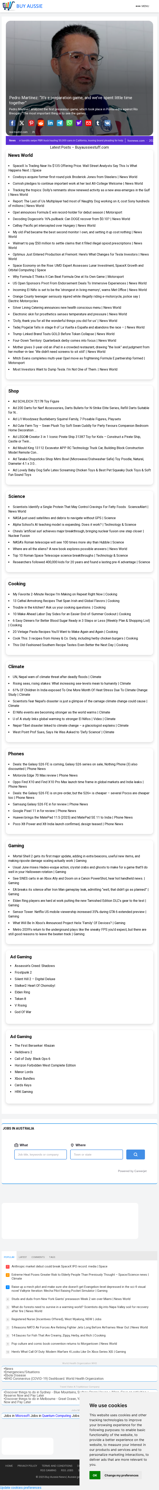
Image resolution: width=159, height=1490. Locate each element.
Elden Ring (22, 992)
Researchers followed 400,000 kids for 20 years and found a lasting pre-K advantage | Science (81, 562)
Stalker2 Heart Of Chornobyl (35, 986)
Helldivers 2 (23, 1052)
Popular (9, 1257)
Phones (16, 753)
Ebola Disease (15, 1375)
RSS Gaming (48, 1470)
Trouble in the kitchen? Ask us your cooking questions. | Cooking (59, 607)
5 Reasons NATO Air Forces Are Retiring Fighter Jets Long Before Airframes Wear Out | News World (80, 1327)
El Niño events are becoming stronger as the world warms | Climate (61, 712)
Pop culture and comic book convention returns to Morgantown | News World (64, 1344)
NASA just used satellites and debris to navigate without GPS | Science (64, 518)
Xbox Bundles (25, 1079)
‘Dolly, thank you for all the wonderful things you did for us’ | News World (65, 321)
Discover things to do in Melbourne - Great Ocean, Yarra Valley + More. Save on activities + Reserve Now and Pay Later (76, 1400)
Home (9, 1465)
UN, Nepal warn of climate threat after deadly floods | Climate (57, 677)
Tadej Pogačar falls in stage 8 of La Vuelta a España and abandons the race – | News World (79, 327)
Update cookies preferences (20, 1488)
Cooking (16, 583)
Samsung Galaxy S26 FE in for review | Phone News (50, 804)
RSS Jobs (67, 1470)
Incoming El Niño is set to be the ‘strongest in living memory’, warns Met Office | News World (80, 290)
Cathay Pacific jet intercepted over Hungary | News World (54, 226)
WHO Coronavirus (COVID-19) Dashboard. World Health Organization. (54, 1379)
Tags (52, 1257)
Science (16, 496)
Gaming (16, 845)
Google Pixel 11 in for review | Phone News (44, 811)
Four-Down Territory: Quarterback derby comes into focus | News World (64, 341)
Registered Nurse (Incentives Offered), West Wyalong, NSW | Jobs (56, 1319)
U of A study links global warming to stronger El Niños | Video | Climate (64, 719)
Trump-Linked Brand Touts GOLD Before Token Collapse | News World (63, 334)
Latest (23, 1257)
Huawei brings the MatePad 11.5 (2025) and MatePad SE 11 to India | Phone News (73, 817)
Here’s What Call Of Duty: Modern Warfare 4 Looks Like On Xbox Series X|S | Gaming (69, 1352)
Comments (38, 1257)
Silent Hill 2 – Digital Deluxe (35, 979)
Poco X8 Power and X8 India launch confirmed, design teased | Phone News (68, 824)
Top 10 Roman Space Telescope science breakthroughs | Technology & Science (70, 555)
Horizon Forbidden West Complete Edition (45, 1065)
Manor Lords (24, 1072)
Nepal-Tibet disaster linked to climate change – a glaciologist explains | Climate (71, 725)
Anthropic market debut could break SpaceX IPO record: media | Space (59, 1266)
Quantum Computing (56, 1416)
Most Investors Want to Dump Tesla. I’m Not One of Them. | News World (65, 369)
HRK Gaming (24, 1092)
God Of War (23, 1012)
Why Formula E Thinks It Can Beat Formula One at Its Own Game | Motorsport (68, 277)
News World (20, 155)
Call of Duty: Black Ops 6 (32, 1059)
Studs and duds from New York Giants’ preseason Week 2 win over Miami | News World (71, 1299)
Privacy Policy (27, 1465)
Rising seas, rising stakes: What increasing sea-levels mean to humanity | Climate (72, 683)
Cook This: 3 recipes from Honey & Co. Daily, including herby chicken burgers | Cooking (75, 638)
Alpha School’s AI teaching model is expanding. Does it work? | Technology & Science (74, 525)
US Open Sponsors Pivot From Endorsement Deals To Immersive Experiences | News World (80, 283)
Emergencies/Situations (22, 1372)
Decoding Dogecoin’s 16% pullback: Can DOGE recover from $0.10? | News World (71, 219)
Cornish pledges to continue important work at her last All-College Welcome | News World (78, 183)
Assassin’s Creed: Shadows (35, 966)
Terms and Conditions (57, 1465)
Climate (16, 666)
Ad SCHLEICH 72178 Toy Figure (36, 401)
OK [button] (95, 1475)
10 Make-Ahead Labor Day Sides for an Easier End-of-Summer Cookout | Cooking (72, 614)
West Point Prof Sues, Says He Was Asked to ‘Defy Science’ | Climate (63, 732)
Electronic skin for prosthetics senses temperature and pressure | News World (70, 314)
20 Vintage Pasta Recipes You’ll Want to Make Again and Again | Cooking (65, 632)
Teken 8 (20, 999)
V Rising (21, 1005)
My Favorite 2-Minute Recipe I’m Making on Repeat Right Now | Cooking (65, 594)
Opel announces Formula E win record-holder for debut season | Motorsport (67, 212)
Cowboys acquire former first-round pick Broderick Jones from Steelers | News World (75, 177)
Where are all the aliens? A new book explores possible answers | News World (70, 549)
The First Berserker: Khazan (35, 1046)
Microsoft (22, 1416)
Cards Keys (23, 1085)
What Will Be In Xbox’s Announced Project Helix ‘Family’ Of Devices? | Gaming (69, 923)
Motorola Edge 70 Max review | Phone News (45, 775)
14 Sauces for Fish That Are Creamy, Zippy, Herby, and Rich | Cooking (59, 1335)
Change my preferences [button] (122, 1475)
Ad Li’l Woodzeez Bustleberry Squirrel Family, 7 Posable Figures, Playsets (67, 419)
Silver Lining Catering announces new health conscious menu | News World (67, 308)
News (9, 1369)
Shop (13, 391)
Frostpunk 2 (23, 972)
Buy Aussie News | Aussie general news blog (72, 1476)
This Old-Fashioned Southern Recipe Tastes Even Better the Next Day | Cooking (70, 645)
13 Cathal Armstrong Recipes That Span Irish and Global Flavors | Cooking (66, 601)
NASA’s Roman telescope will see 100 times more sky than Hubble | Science (68, 542)
